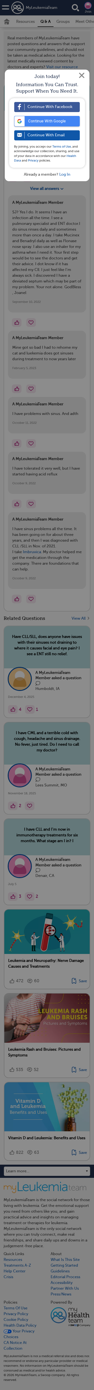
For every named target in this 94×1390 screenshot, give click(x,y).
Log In (64, 174)
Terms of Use (61, 146)
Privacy (33, 160)
